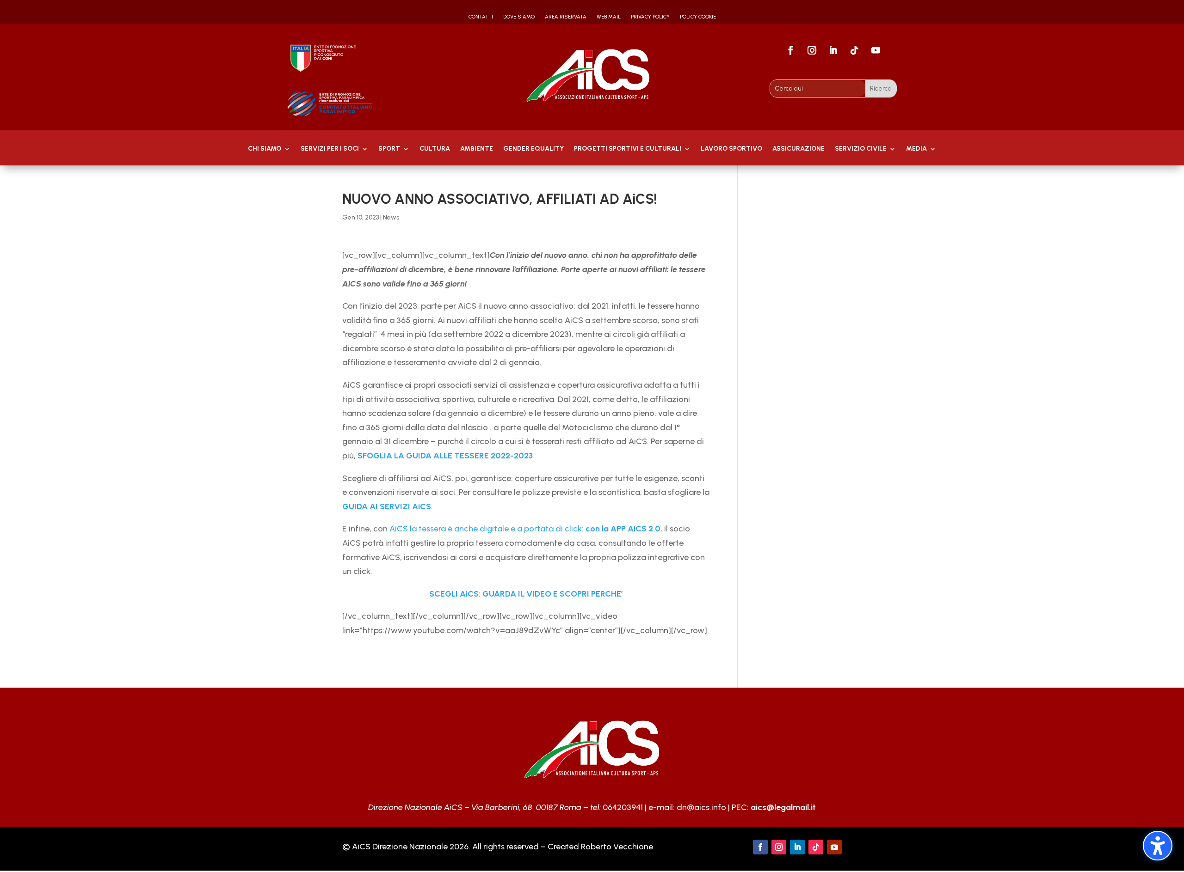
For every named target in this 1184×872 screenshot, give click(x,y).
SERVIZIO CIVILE (861, 149)
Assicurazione (798, 149)
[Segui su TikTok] (854, 50)
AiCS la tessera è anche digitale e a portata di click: (524, 529)
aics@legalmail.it (783, 807)
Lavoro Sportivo (731, 149)
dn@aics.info (701, 807)
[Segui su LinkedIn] (833, 50)
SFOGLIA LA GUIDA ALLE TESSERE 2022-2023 (444, 456)
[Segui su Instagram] (812, 50)
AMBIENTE (476, 149)
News (391, 217)
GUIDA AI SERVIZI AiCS (386, 506)
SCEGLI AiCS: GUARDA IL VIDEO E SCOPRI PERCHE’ (526, 594)
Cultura (434, 149)
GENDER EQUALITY (533, 149)
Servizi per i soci (330, 149)
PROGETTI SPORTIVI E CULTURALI (627, 149)
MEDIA (916, 149)
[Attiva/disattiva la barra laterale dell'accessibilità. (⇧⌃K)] (1157, 845)
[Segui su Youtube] (876, 50)
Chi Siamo (264, 149)
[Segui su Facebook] (791, 50)
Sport (389, 149)
